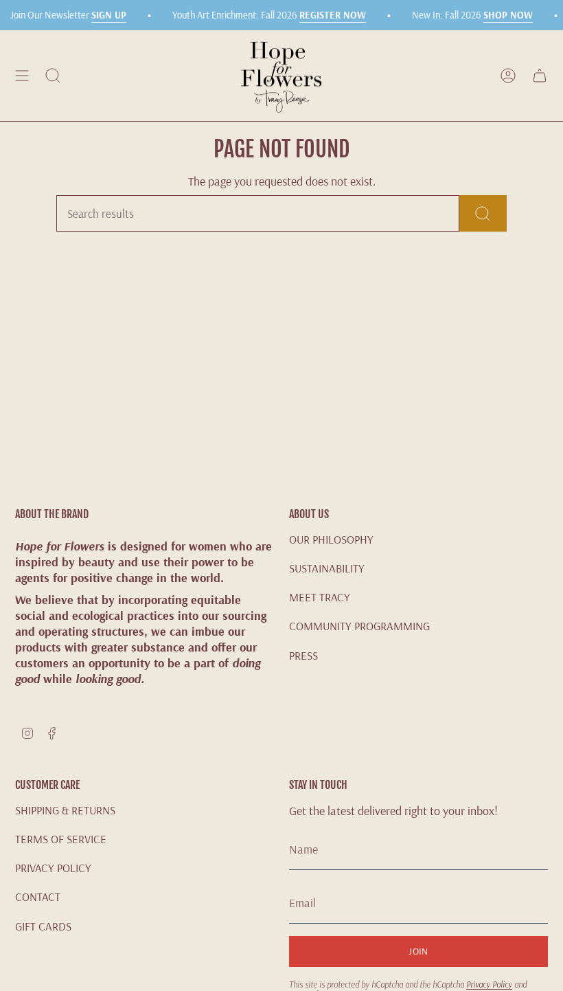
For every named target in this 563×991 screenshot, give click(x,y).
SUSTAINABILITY (327, 568)
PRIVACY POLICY (53, 867)
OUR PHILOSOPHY (331, 539)
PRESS (303, 655)
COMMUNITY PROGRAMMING (359, 626)
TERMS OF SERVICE (60, 839)
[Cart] (539, 75)
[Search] (483, 213)
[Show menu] (22, 75)
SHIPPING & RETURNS (65, 810)
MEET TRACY (319, 597)
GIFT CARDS (43, 926)
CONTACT (37, 896)
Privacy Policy (489, 984)
